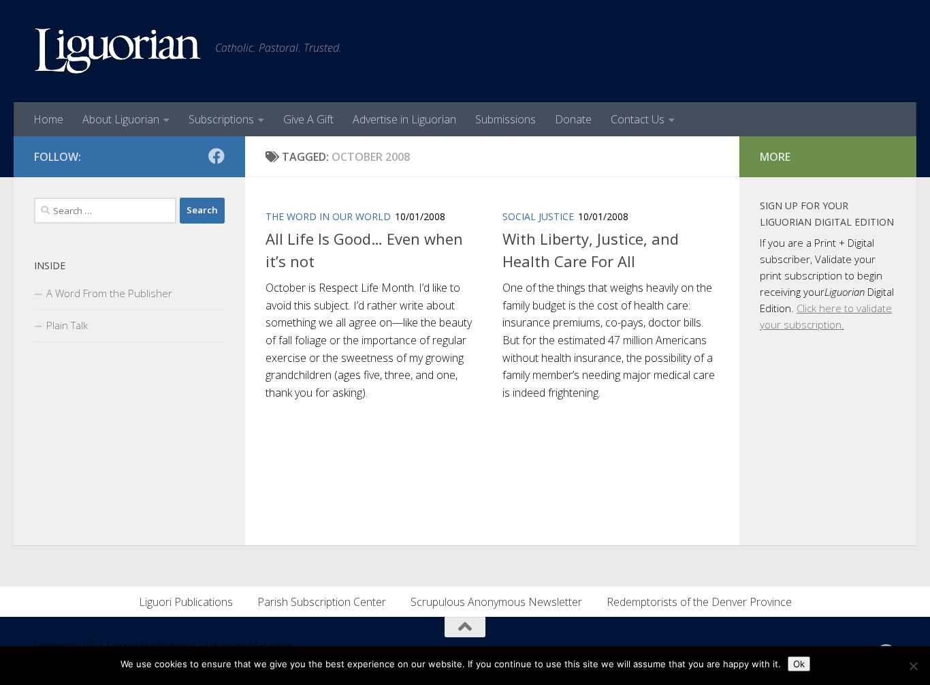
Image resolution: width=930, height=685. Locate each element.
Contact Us (637, 119)
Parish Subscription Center (321, 601)
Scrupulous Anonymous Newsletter (496, 601)
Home (48, 119)
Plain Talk (67, 325)
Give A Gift (308, 119)
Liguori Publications (186, 601)
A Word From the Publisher (109, 293)
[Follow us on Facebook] (216, 156)
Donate (573, 119)
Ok (799, 663)
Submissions (505, 119)
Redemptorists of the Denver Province (699, 601)
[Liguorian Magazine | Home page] (118, 51)
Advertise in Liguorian (404, 119)
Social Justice (538, 216)
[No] (913, 666)
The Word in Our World (328, 216)
